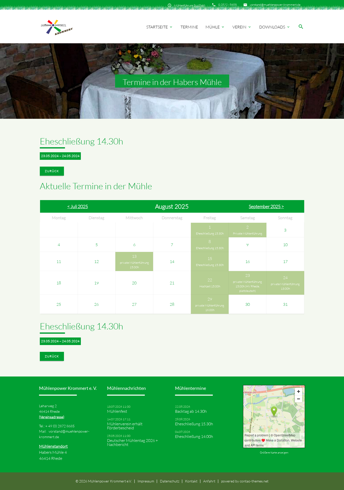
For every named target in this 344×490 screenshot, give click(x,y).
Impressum (145, 481)
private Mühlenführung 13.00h (285, 286)
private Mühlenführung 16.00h (209, 308)
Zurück (52, 171)
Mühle (215, 26)
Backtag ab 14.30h (191, 411)
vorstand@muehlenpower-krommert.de (275, 5)
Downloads (274, 26)
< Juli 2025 (77, 206)
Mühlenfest (117, 411)
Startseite (159, 26)
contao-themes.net (254, 481)
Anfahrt (209, 481)
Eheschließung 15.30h (210, 233)
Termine (189, 26)
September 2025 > (266, 206)
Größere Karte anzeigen (274, 452)
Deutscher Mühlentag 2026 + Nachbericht (132, 442)
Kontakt (191, 481)
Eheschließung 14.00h (194, 436)
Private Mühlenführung (247, 233)
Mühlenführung (189, 5)
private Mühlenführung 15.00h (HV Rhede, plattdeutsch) (247, 286)
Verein (242, 26)
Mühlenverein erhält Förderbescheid (125, 426)
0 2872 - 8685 (227, 5)
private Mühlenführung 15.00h (134, 265)
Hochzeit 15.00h (209, 286)
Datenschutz (169, 481)
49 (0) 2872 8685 (61, 426)
